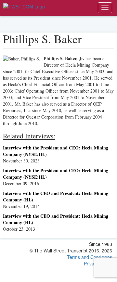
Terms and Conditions (89, 257)
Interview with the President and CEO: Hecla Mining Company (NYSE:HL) (55, 151)
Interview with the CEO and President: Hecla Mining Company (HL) (55, 196)
